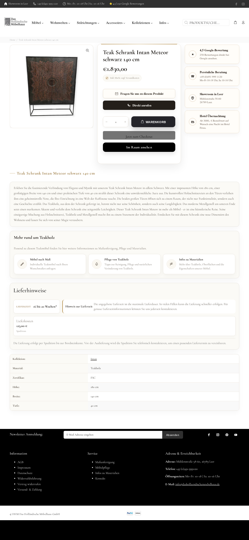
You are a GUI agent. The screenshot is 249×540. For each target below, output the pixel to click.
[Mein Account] (242, 22)
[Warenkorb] (235, 22)
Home (12, 39)
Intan (94, 359)
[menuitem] (37, 22)
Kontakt (100, 478)
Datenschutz (25, 473)
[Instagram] (243, 4)
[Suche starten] (186, 22)
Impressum (24, 468)
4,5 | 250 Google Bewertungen (126, 3)
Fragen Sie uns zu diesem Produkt (141, 93)
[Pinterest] (226, 434)
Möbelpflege (102, 468)
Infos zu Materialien (107, 473)
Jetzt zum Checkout (139, 136)
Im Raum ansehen (139, 147)
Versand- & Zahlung (30, 489)
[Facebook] (237, 4)
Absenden (172, 435)
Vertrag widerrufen (29, 484)
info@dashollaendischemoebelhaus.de (197, 484)
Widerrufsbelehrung (29, 478)
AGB (21, 462)
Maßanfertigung (105, 462)
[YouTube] (235, 434)
